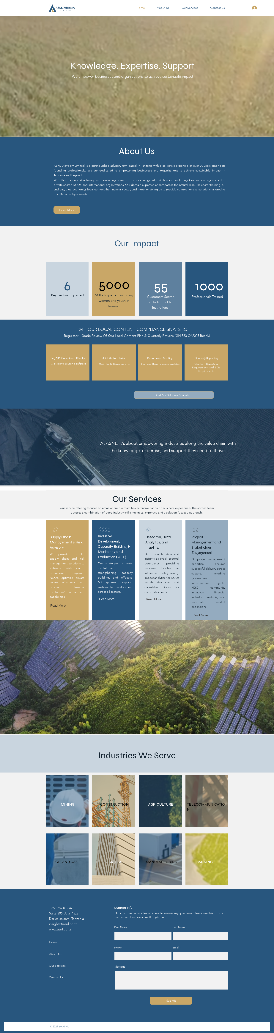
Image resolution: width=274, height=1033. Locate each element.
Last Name (179, 927)
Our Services (57, 965)
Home (53, 942)
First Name (120, 927)
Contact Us (56, 977)
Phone (118, 947)
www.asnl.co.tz (60, 929)
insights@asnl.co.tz (63, 924)
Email (176, 947)
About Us (55, 954)
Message (119, 966)
